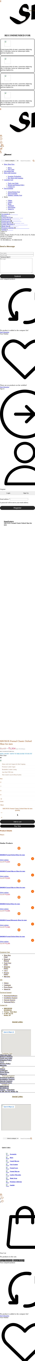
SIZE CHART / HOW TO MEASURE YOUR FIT (16, 754)
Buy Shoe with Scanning (15, 178)
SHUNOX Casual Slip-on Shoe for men (12, 887)
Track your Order (13, 183)
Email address (5, 499)
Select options (4, 860)
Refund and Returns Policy (16, 185)
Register (17, 508)
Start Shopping (4, 332)
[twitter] (2, 157)
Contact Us (11, 187)
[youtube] (5, 157)
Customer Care (8, 180)
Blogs (9, 204)
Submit (17, 276)
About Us (11, 209)
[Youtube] (6, 951)
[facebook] (0, 157)
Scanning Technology (14, 176)
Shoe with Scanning (10, 173)
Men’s (10, 168)
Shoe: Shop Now (9, 164)
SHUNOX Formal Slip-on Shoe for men (12, 871)
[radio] (17, 781)
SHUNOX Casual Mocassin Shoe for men (13, 920)
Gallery (10, 202)
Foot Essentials (8, 188)
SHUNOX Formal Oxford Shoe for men (12, 855)
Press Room (11, 207)
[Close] (1, 757)
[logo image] (6, 155)
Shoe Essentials (12, 193)
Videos (10, 200)
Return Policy (18, 1260)
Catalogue (11, 205)
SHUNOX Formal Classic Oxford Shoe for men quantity (17, 809)
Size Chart (11, 169)
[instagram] (3, 157)
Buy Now (17, 826)
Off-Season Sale (9, 171)
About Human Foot (14, 192)
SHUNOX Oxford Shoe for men (10, 904)
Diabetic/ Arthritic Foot (15, 195)
